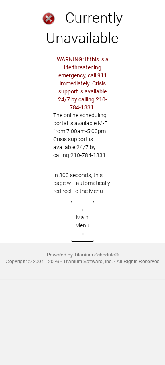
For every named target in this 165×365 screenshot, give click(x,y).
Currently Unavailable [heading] (84, 28)
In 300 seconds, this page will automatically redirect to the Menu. (81, 125)
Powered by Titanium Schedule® (83, 254)
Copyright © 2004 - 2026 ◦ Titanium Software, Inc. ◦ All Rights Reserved (83, 261)
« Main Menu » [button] (82, 221)
